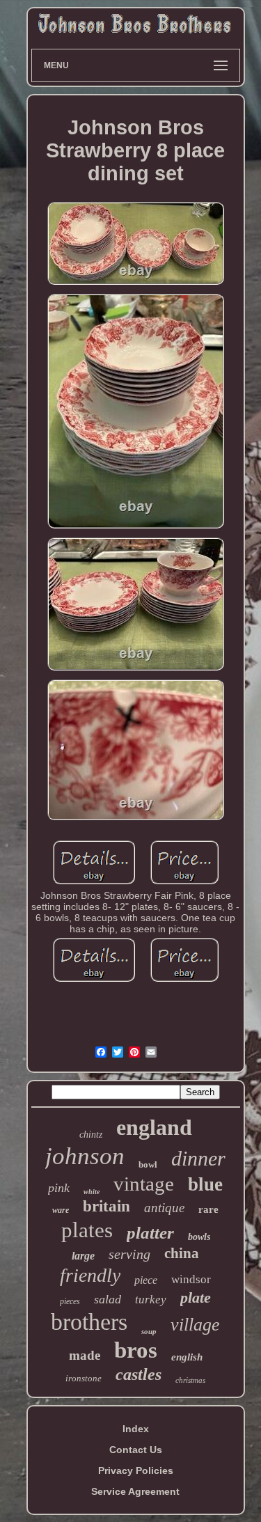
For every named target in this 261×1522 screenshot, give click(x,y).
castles (138, 1374)
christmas (190, 1380)
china (181, 1253)
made (84, 1355)
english (187, 1357)
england (154, 1127)
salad (107, 1299)
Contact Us (135, 1449)
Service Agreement (135, 1491)
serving (129, 1254)
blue (205, 1184)
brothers (89, 1322)
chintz (90, 1134)
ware (60, 1210)
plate (195, 1297)
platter (150, 1232)
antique (164, 1207)
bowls (199, 1237)
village (195, 1325)
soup (149, 1331)
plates (87, 1230)
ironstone (83, 1378)
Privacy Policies (135, 1470)
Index (135, 1428)
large (83, 1256)
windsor (191, 1279)
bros (135, 1350)
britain (106, 1206)
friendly (90, 1275)
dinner (198, 1158)
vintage (143, 1183)
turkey (150, 1299)
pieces (70, 1301)
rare (208, 1209)
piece (145, 1280)
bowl (148, 1164)
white (92, 1191)
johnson (85, 1156)
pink (59, 1188)
